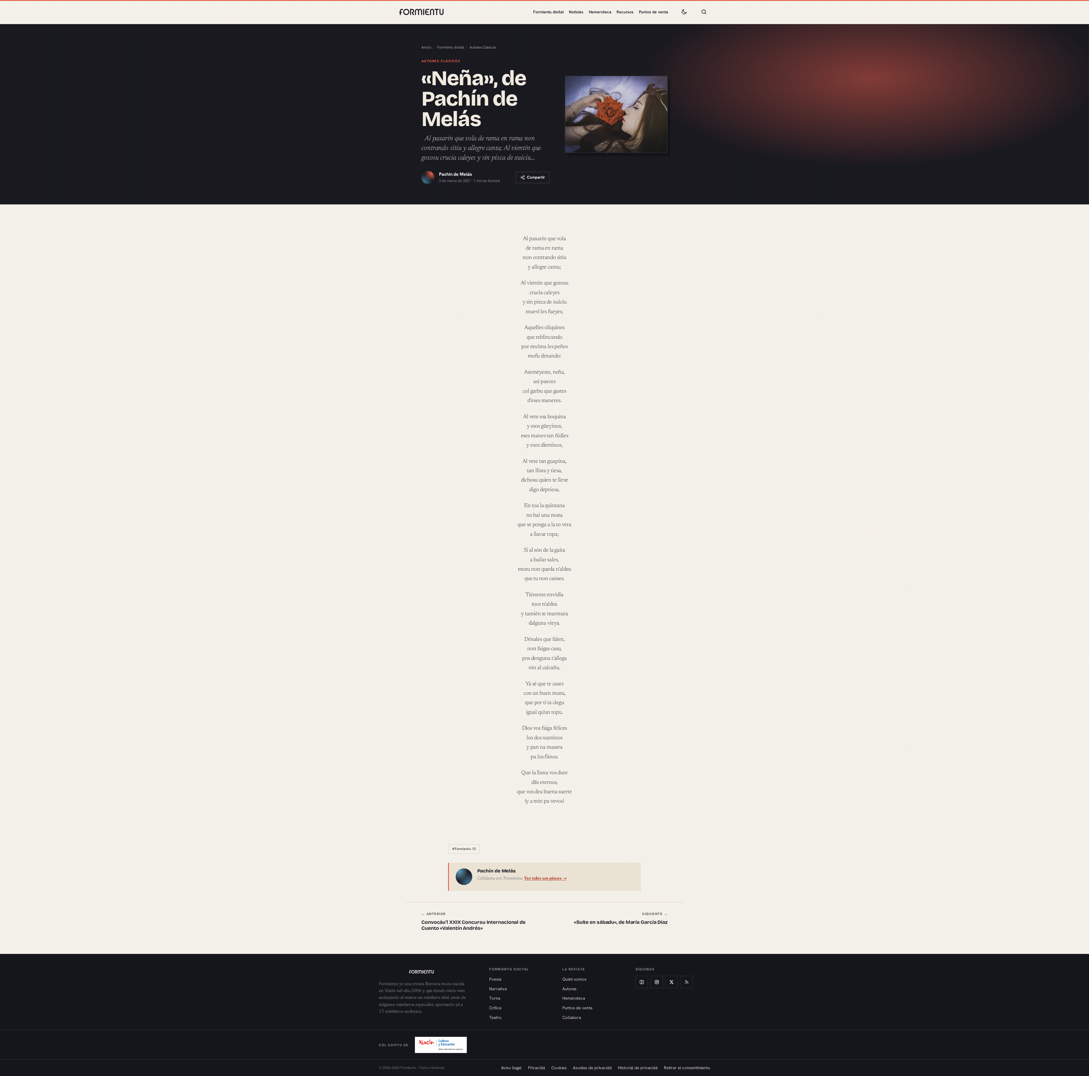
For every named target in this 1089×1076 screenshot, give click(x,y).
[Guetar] (704, 12)
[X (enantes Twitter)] (671, 982)
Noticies (576, 11)
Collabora (571, 1017)
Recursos (625, 11)
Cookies (558, 1067)
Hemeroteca (600, 11)
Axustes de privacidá (592, 1067)
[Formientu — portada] (421, 12)
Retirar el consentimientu (687, 1067)
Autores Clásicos (483, 47)
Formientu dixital (548, 11)
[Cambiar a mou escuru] (684, 12)
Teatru (495, 1017)
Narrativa (497, 988)
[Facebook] (642, 982)
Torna (494, 998)
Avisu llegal (511, 1067)
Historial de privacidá (638, 1067)
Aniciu (426, 47)
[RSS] (686, 982)
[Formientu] (428, 972)
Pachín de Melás (455, 174)
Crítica (495, 1007)
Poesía (495, 979)
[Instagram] (657, 982)
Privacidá (536, 1067)
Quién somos (574, 979)
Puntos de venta (653, 11)
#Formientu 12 (464, 849)
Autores (569, 988)
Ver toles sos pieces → (545, 878)
